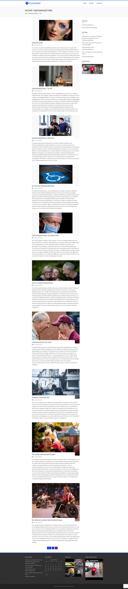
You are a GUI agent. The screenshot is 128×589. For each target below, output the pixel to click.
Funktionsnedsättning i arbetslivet (43, 138)
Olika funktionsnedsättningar (89, 27)
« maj (46, 574)
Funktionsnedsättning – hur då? (42, 88)
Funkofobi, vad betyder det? (41, 397)
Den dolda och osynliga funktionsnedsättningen (47, 520)
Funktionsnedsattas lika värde (41, 342)
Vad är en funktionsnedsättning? (42, 283)
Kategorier (91, 3)
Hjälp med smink (37, 42)
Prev (49, 548)
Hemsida (84, 3)
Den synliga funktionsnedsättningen (43, 454)
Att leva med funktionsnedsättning (43, 185)
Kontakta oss (99, 3)
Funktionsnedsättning (37, 45)
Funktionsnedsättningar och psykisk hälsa (45, 235)
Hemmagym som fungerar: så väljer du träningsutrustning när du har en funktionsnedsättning (92, 38)
